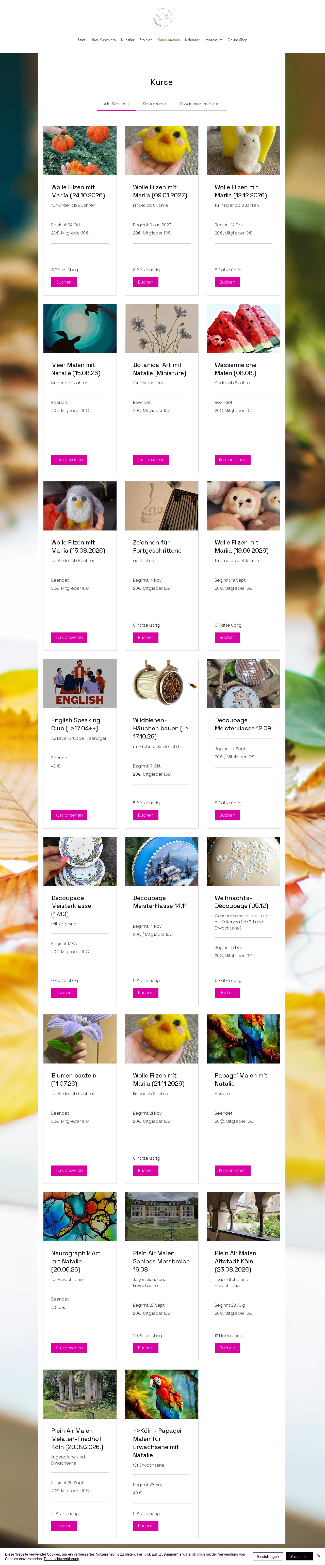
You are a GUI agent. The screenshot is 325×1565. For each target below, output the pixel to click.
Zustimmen (299, 1556)
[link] (116, 104)
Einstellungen (268, 1556)
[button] (128, 39)
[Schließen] (319, 1556)
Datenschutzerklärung (61, 1558)
